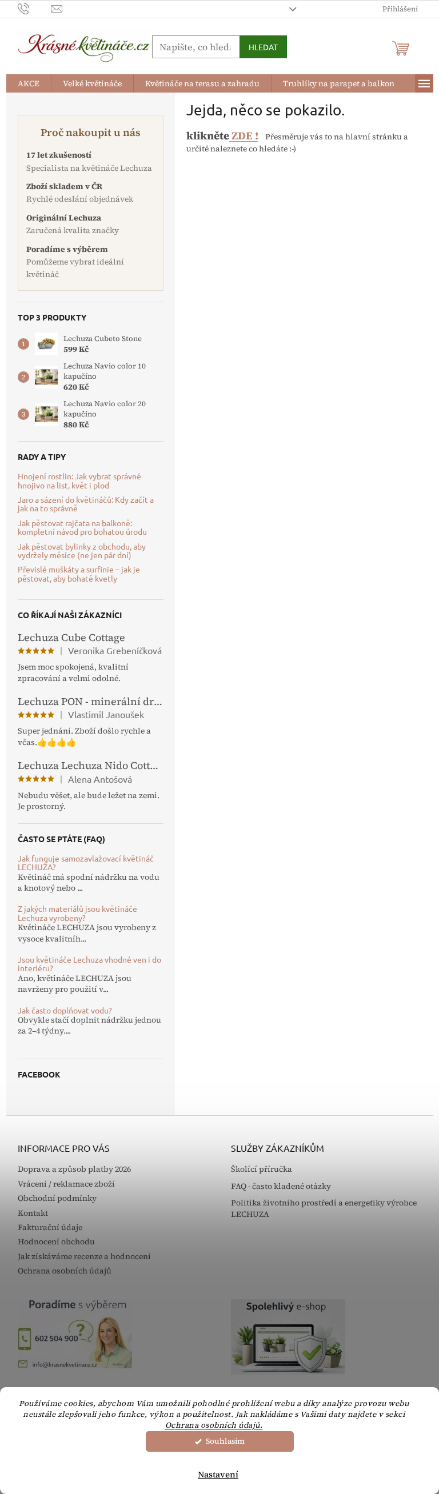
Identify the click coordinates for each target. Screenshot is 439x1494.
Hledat (263, 47)
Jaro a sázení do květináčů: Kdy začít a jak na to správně (86, 504)
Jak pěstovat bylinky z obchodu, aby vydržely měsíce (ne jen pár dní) (82, 551)
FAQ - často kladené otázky (281, 1186)
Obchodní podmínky (57, 1198)
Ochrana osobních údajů (64, 1270)
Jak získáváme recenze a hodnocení (84, 1256)
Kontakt (33, 1213)
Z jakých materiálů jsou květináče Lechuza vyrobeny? (77, 913)
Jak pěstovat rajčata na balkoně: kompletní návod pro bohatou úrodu (82, 527)
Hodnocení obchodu (56, 1241)
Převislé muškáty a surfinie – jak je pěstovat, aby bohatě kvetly (79, 574)
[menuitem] (28, 83)
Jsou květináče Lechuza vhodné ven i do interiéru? (89, 964)
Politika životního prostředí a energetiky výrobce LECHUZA (324, 1208)
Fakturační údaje (50, 1227)
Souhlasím (225, 1441)
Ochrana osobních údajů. (214, 1425)
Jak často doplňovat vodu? (65, 1010)
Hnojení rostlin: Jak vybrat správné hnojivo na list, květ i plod (79, 481)
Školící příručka (261, 1169)
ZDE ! (243, 136)
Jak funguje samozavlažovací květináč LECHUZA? (86, 863)
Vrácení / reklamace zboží (66, 1183)
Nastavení (218, 1474)
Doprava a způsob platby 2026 (74, 1169)
